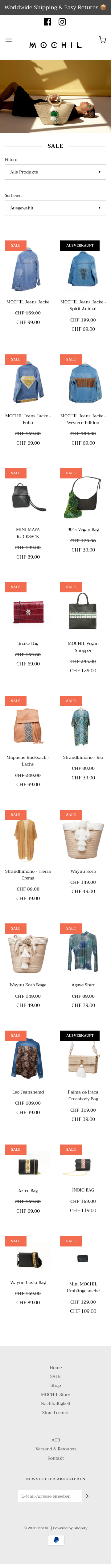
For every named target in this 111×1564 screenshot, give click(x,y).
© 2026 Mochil (37, 1528)
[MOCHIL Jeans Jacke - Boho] (28, 383)
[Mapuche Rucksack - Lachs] (28, 725)
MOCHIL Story (55, 1394)
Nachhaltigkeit (55, 1403)
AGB (55, 1440)
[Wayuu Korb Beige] (28, 952)
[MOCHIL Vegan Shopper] (83, 611)
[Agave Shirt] (83, 952)
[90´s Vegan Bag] (83, 497)
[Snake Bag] (28, 611)
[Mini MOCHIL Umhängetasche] (83, 1258)
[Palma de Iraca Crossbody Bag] (83, 1059)
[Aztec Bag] (28, 1166)
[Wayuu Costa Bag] (28, 1257)
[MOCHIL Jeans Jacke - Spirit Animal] (83, 269)
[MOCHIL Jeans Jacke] (28, 269)
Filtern (11, 160)
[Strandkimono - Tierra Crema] (28, 839)
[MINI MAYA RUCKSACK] (28, 497)
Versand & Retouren (55, 1449)
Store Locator (55, 1412)
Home (56, 1367)
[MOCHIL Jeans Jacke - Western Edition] (83, 383)
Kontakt (55, 1458)
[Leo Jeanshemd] (28, 1059)
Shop (56, 1385)
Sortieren (13, 196)
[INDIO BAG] (83, 1166)
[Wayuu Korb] (83, 839)
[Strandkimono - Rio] (83, 725)
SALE (55, 1376)
